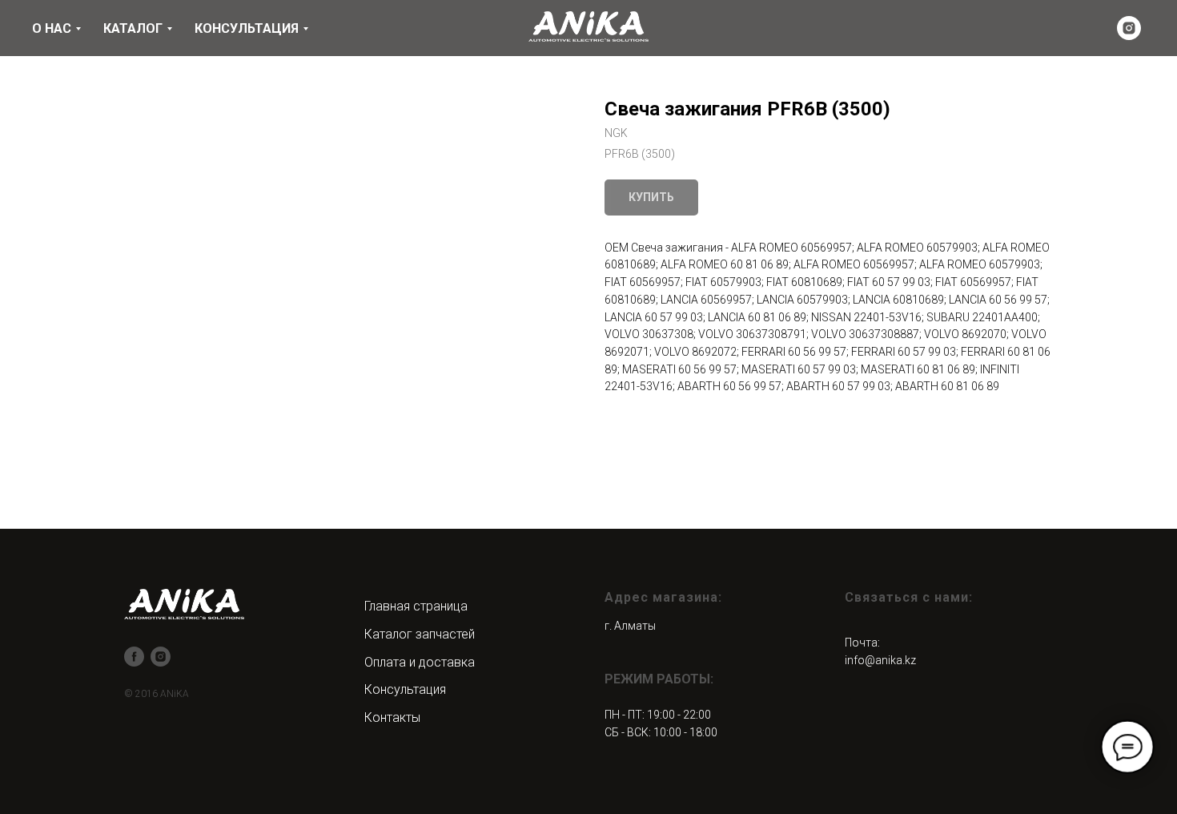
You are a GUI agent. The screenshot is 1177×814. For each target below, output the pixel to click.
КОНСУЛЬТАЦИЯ (247, 28)
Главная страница (416, 606)
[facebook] (134, 657)
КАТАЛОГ (133, 28)
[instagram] (1129, 28)
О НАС (51, 28)
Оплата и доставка (419, 662)
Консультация (405, 689)
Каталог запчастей (419, 634)
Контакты (392, 717)
